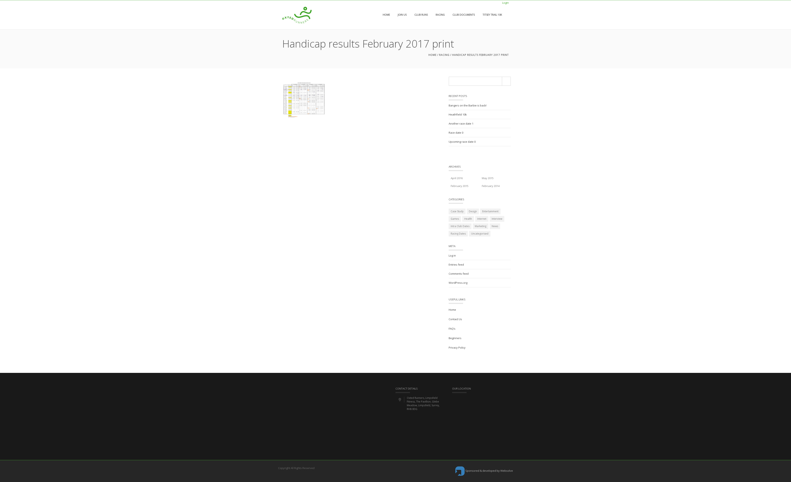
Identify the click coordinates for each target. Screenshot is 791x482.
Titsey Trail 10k (492, 14)
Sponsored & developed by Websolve (489, 471)
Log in (452, 255)
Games (455, 219)
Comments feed (459, 273)
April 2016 (457, 178)
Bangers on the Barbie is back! (468, 105)
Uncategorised (479, 233)
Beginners (455, 338)
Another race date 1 (461, 123)
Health (468, 219)
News (495, 226)
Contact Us (455, 319)
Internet (481, 219)
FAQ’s (452, 328)
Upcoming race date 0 (462, 142)
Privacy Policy (457, 347)
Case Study (457, 211)
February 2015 (459, 186)
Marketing (480, 226)
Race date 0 (456, 132)
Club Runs (421, 14)
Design (473, 211)
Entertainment (490, 211)
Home (386, 14)
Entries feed (456, 264)
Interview (497, 219)
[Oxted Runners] (297, 15)
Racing (440, 14)
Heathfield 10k (458, 114)
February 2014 (491, 186)
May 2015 (488, 178)
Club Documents (464, 14)
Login (505, 3)
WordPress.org (458, 283)
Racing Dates (458, 233)
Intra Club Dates (460, 226)
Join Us (402, 14)
